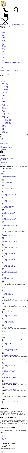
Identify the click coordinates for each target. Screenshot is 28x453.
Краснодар (3, 37)
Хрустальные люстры (6, 25)
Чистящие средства (5, 93)
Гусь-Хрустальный (4, 33)
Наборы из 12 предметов (7, 119)
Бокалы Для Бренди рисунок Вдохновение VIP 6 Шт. (8, 266)
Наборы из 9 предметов (7, 120)
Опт (2, 67)
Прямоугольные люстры (6, 95)
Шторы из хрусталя (5, 91)
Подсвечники (5, 92)
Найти (7, 18)
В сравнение (3, 181)
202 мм (2, 139)
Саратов (3, 47)
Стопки (4, 115)
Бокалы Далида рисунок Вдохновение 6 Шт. (7, 189)
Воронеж (3, 56)
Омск (2, 43)
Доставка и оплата (8, 62)
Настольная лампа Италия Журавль (5, 154)
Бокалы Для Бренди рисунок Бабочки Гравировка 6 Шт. (9, 230)
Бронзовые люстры (5, 86)
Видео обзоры (11, 25)
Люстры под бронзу (5, 96)
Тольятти (3, 51)
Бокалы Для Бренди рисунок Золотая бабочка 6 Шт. (8, 305)
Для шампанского (6, 113)
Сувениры (4, 104)
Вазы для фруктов (5, 105)
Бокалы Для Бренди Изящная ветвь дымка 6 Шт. (8, 213)
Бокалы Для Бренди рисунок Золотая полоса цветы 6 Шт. (9, 316)
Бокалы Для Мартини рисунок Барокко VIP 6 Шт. (8, 366)
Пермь (2, 45)
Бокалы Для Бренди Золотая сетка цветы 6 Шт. (8, 201)
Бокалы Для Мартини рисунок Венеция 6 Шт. (8, 395)
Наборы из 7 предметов (7, 121)
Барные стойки (6, 117)
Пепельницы (4, 106)
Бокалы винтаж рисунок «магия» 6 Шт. (7, 183)
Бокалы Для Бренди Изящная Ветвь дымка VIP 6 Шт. (8, 219)
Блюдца (4, 130)
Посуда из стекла (23, 25)
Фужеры (4, 101)
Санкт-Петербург (4, 49)
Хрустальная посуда (18, 25)
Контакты (14, 62)
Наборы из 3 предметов (7, 123)
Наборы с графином (7, 118)
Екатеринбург (3, 32)
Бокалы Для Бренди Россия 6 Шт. (6, 344)
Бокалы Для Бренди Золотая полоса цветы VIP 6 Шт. (8, 195)
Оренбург (3, 44)
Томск (2, 52)
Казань (3, 36)
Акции (14, 25)
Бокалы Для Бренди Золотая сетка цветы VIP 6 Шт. (8, 207)
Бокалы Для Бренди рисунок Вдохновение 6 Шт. (8, 254)
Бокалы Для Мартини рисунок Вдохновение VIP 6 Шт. (9, 377)
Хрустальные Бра (5, 88)
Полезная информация (5, 438)
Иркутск (3, 34)
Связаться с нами (4, 439)
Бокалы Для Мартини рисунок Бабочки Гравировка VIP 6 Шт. (10, 355)
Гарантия (12, 62)
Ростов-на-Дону (4, 46)
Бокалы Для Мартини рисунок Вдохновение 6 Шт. (8, 371)
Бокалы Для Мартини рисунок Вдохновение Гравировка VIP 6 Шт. (10, 389)
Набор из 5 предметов (7, 122)
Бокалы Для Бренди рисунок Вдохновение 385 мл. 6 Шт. (9, 248)
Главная (1, 164)
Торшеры (4, 90)
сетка (3, 172)
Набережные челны (4, 41)
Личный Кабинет (4, 440)
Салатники (4, 126)
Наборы (4, 116)
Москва (3, 31)
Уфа (2, 54)
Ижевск (3, 35)
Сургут (2, 50)
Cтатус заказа (18, 62)
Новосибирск (3, 42)
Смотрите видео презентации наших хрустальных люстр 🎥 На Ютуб (8, 448)
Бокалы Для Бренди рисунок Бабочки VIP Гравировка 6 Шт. (9, 225)
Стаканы (4, 125)
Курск (2, 59)
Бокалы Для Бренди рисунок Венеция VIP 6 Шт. (8, 283)
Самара (3, 60)
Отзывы (3, 97)
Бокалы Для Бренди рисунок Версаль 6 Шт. (7, 294)
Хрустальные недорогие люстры (7, 87)
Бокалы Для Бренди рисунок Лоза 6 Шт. (7, 327)
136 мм (2, 138)
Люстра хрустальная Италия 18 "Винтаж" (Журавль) (7, 158)
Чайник (4, 107)
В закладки (3, 217)
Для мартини (6, 112)
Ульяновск (3, 55)
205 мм (2, 140)
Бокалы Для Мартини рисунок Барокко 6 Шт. (7, 360)
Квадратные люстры (5, 94)
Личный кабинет (2, 63)
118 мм (2, 137)
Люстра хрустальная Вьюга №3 (4, 162)
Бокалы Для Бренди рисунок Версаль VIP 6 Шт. (8, 299)
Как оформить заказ (3, 62)
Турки (4, 102)
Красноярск (3, 38)
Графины (4, 103)
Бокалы (4, 100)
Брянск (3, 30)
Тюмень (3, 53)
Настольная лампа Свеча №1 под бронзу (5, 148)
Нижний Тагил (3, 40)
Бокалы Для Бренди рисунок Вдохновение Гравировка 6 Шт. (10, 272)
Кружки (4, 124)
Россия (3, 29)
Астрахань (3, 58)
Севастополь (3, 48)
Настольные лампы (5, 89)
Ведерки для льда (5, 132)
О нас (2, 435)
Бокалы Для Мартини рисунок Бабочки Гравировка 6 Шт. (9, 350)
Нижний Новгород (4, 39)
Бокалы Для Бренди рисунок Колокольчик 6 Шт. (8, 322)
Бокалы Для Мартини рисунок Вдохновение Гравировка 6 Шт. (10, 383)
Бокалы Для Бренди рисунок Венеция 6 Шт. (7, 278)
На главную (1, 25)
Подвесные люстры (5, 84)
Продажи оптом (4, 434)
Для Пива (4, 128)
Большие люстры (5, 85)
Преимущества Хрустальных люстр (6, 437)
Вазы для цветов (5, 110)
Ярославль (3, 57)
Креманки (4, 131)
